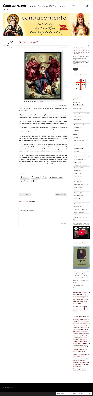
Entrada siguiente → (61, 194)
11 (74, 48)
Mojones (76, 173)
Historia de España (78, 148)
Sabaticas (38, 47)
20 (79, 50)
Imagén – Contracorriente (80, 154)
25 (74, 51)
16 (86, 48)
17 (88, 48)
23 (86, 50)
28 (81, 51)
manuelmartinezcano (29, 47)
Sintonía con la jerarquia (79, 209)
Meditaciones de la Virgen (80, 165)
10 (88, 47)
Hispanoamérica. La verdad (80, 145)
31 (88, 51)
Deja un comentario (62, 47)
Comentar (63, 223)
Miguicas (76, 170)
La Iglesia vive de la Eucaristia (81, 156)
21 (81, 50)
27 (79, 51)
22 (83, 50)
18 (74, 50)
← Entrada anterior (25, 194)
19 (76, 50)
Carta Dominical (77, 116)
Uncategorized (77, 212)
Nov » (77, 53)
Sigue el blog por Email (81, 56)
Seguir (75, 69)
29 (83, 51)
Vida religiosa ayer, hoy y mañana (81, 217)
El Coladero (76, 130)
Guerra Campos (77, 140)
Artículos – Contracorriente (80, 113)
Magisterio (76, 162)
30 (86, 51)
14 (81, 48)
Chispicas (76, 119)
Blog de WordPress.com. (9, 394)
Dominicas (76, 127)
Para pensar (77, 192)
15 (83, 48)
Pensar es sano (77, 198)
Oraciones (76, 181)
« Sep (74, 53)
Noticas (76, 178)
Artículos (76, 111)
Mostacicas (76, 176)
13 (79, 48)
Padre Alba (76, 187)
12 (76, 48)
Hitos (75, 151)
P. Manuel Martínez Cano (79, 184)
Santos (75, 203)
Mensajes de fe (77, 167)
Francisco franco (78, 137)
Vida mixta (76, 214)
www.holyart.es (8, 388)
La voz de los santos (78, 159)
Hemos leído (77, 142)
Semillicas (76, 206)
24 (88, 50)
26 (76, 51)
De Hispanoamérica (78, 124)
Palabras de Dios (78, 189)
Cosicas (76, 122)
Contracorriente (14, 5)
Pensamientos (77, 195)
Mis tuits (75, 282)
